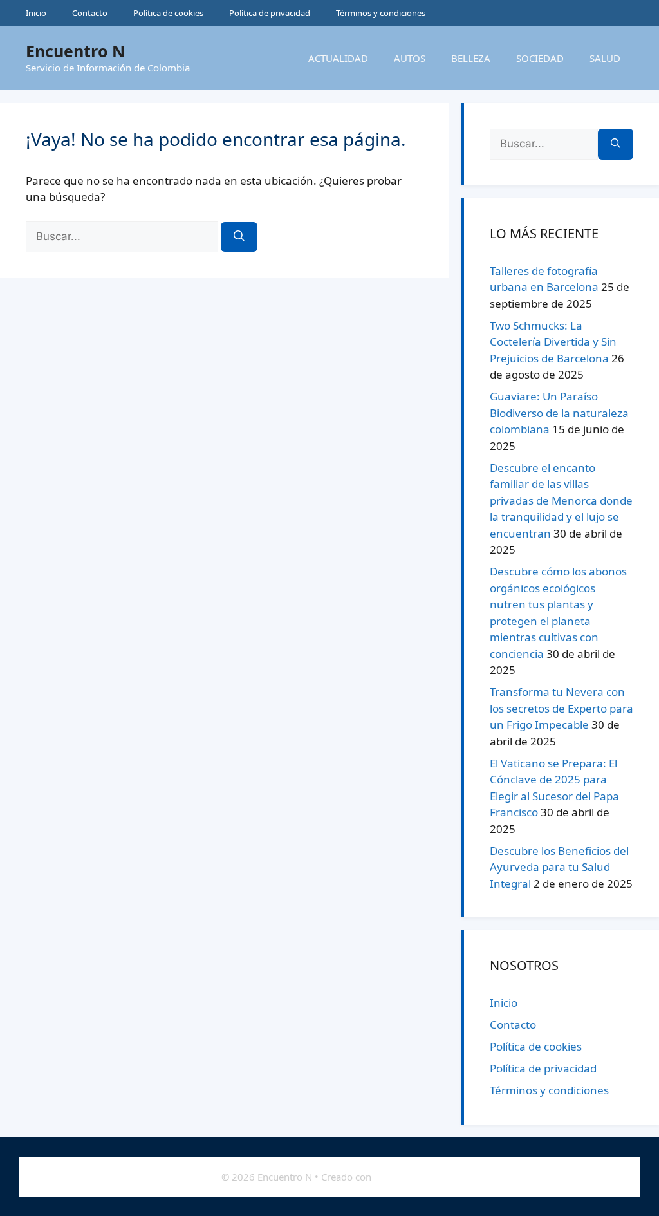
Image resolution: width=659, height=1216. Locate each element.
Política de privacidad (269, 13)
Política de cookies (168, 13)
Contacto (89, 13)
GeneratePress (406, 1176)
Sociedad (540, 57)
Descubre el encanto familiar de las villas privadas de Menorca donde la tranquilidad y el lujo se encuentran (561, 500)
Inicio (36, 13)
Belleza (470, 57)
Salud (604, 57)
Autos (409, 57)
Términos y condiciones (380, 13)
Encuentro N (75, 51)
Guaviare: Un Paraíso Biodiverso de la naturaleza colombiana (559, 412)
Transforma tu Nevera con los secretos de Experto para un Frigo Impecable (561, 708)
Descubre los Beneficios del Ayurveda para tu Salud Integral (559, 867)
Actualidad (338, 57)
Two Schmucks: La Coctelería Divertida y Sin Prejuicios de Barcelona (553, 342)
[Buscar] (239, 237)
